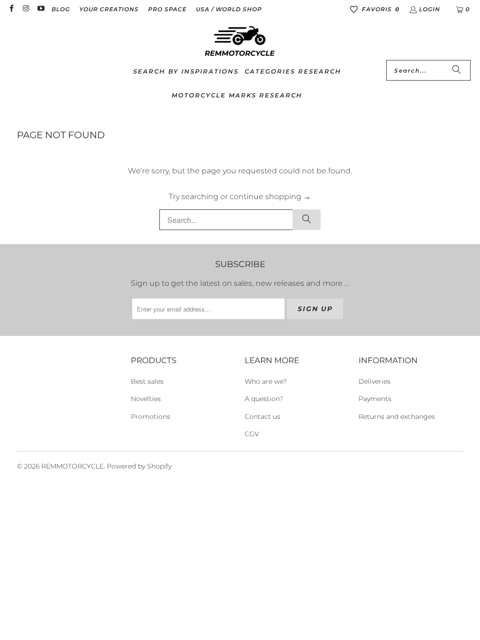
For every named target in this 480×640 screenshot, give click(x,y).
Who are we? (266, 381)
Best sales (147, 381)
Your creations (109, 9)
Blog (61, 9)
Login (429, 9)
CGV (252, 434)
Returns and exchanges (397, 416)
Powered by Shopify (139, 466)
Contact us (262, 416)
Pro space (167, 9)
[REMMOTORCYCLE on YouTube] (41, 9)
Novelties (146, 398)
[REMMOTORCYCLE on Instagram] (26, 9)
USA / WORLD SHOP (229, 9)
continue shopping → (270, 196)
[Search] (456, 70)
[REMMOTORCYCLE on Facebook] (11, 9)
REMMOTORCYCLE (72, 466)
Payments (375, 398)
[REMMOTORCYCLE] (240, 41)
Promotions (150, 416)
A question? (264, 398)
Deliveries (374, 381)
